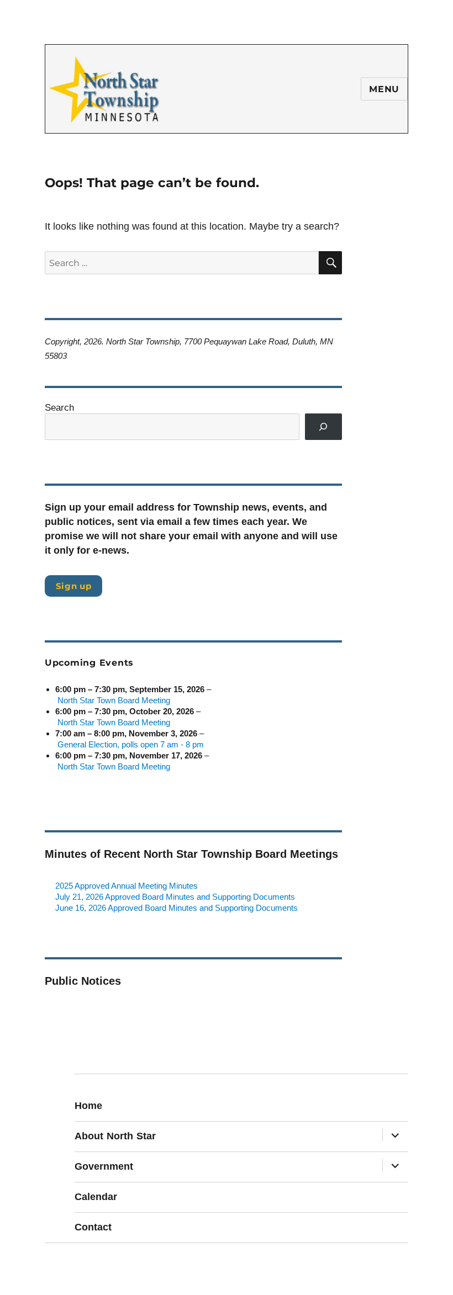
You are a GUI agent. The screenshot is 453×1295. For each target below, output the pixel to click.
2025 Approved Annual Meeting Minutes (126, 885)
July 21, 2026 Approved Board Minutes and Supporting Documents (175, 896)
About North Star (115, 1136)
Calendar (96, 1196)
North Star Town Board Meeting (113, 700)
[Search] (324, 426)
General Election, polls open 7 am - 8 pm (130, 744)
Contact (93, 1227)
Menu (384, 89)
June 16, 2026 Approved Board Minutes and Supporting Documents (176, 907)
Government (104, 1166)
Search (59, 407)
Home (88, 1105)
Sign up (74, 586)
